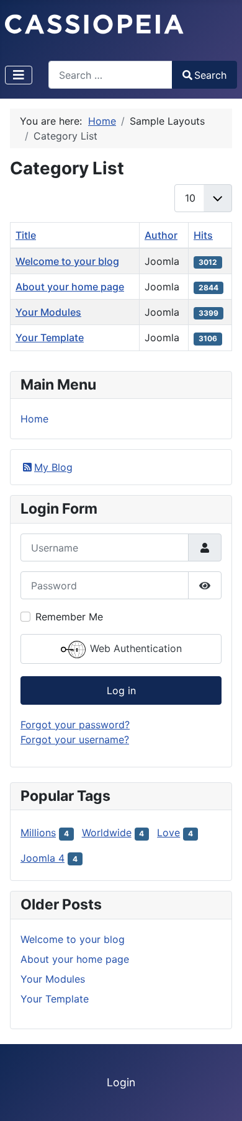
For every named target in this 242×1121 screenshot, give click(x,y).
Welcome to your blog (67, 261)
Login (121, 1082)
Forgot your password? (75, 724)
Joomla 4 (42, 858)
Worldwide (107, 832)
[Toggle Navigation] (18, 75)
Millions (38, 832)
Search (210, 75)
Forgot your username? (74, 739)
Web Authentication (134, 649)
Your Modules (48, 312)
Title (26, 235)
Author (161, 235)
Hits (203, 235)
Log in (121, 690)
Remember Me (69, 616)
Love (168, 832)
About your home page (70, 286)
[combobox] (110, 75)
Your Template (50, 337)
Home (34, 419)
